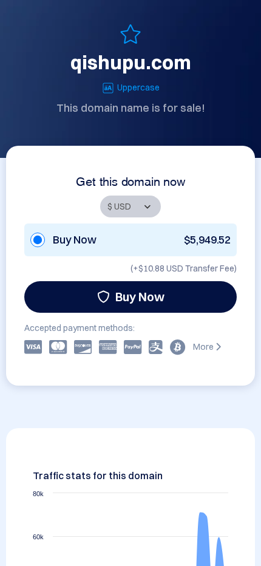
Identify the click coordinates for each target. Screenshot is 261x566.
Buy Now (139, 296)
